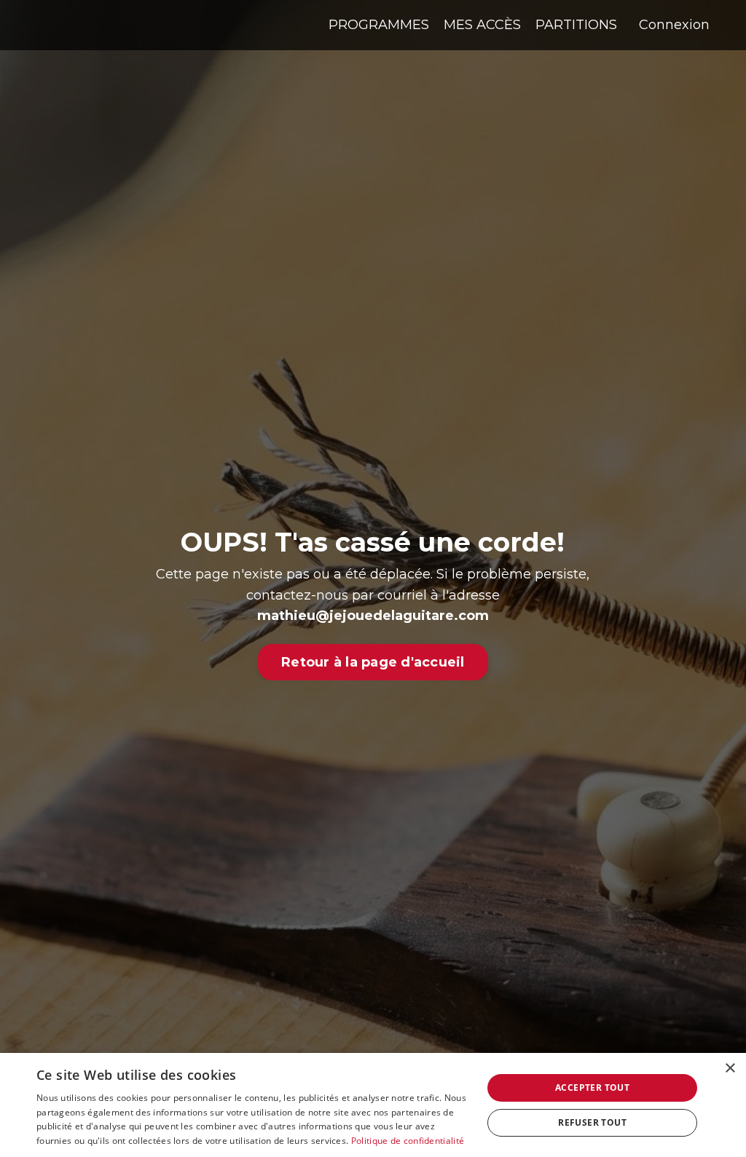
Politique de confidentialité (407, 1140)
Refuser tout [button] (592, 1122)
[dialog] (373, 1105)
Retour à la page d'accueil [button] (373, 662)
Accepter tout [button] (592, 1087)
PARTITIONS (576, 25)
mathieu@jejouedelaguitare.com (373, 616)
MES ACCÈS (482, 25)
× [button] (729, 1068)
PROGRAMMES (379, 25)
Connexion (674, 25)
